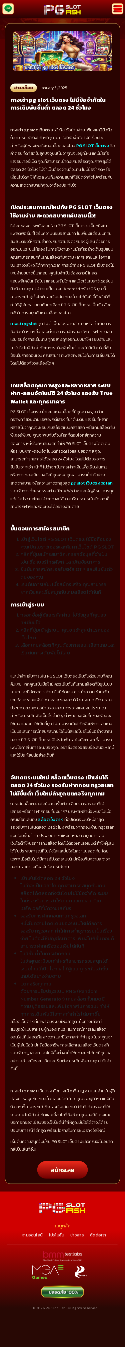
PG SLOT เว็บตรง (92, 145)
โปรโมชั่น (56, 1235)
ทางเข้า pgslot (23, 323)
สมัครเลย (62, 1169)
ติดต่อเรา (98, 1235)
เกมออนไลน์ (32, 1235)
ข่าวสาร (77, 1235)
